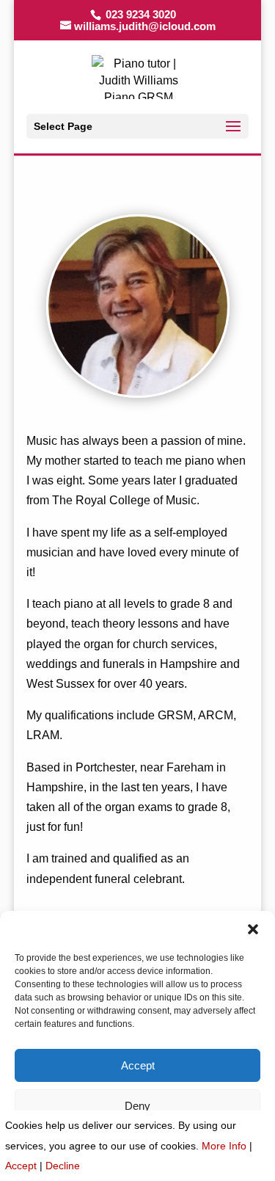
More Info (224, 1146)
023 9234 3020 (139, 14)
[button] (253, 929)
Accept (138, 1065)
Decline (62, 1165)
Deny (137, 1106)
